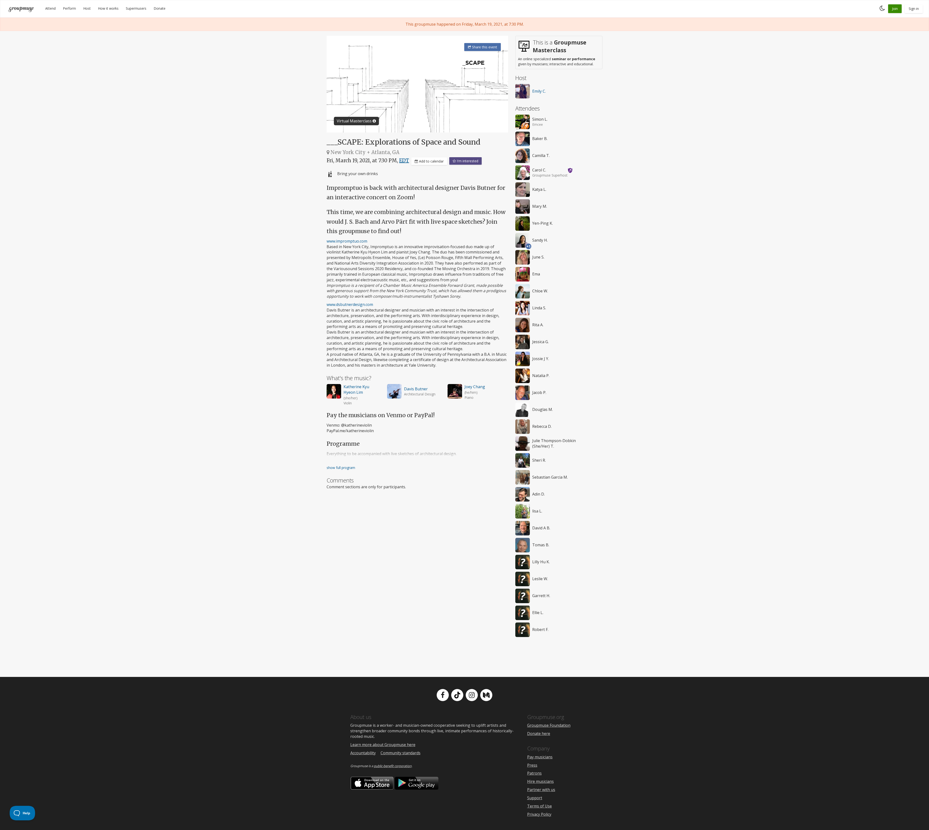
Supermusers (136, 8)
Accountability (363, 753)
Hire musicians (540, 781)
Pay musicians (540, 757)
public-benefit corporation (393, 766)
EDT (404, 160)
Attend (50, 8)
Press (532, 765)
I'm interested (467, 161)
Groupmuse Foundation (548, 725)
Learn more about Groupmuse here (382, 744)
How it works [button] (108, 8)
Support (534, 797)
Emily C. (539, 91)
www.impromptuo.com (347, 241)
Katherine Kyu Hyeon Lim (356, 389)
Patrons (534, 773)
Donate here (538, 733)
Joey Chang (474, 386)
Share (484, 47)
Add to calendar (431, 161)
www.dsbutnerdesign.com (350, 304)
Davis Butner (416, 389)
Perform (69, 8)
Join (895, 8)
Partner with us (541, 789)
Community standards (400, 753)
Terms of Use (539, 806)
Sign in (914, 8)
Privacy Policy (539, 814)
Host (87, 8)
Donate (159, 8)
